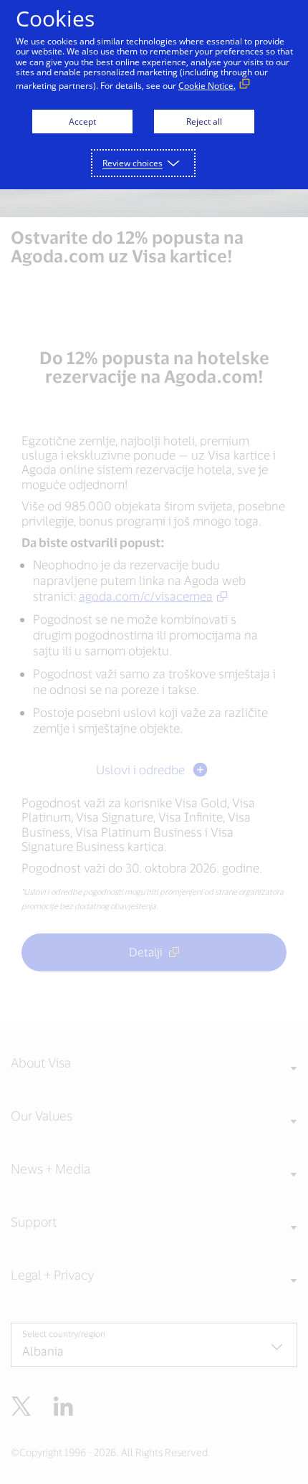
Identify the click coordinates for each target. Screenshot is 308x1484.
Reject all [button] (204, 121)
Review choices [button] (132, 163)
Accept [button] (82, 121)
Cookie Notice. (207, 86)
